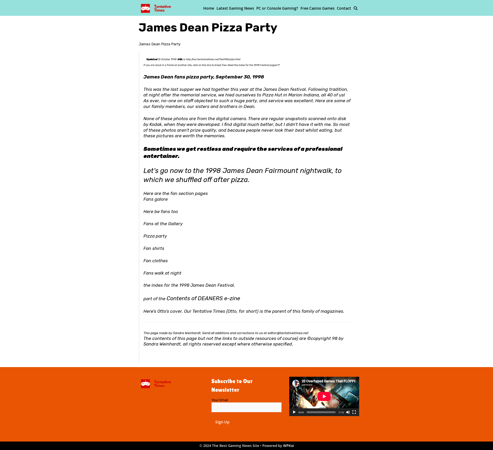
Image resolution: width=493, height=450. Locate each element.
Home (208, 8)
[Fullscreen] (354, 412)
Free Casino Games (317, 8)
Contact (344, 8)
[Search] (355, 8)
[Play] (294, 412)
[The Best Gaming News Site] (157, 8)
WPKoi (288, 445)
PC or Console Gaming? (277, 8)
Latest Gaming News (235, 8)
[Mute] (348, 412)
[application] (324, 396)
